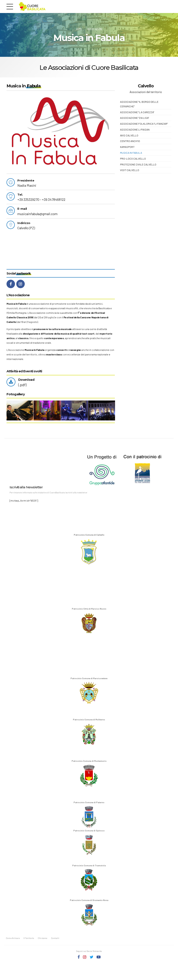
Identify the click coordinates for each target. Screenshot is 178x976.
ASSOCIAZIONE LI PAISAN (135, 129)
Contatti (55, 938)
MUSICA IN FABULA (131, 152)
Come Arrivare (13, 938)
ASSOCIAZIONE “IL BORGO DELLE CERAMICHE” (139, 104)
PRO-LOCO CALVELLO (133, 158)
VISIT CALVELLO (129, 170)
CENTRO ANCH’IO (130, 140)
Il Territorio (28, 938)
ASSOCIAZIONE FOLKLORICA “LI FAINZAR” (144, 123)
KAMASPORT (127, 146)
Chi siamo (42, 938)
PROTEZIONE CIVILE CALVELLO (138, 164)
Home (79, 29)
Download (26, 380)
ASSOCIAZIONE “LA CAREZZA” (137, 112)
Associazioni (94, 29)
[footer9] (83, 468)
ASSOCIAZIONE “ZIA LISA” (134, 117)
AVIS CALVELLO (129, 135)
